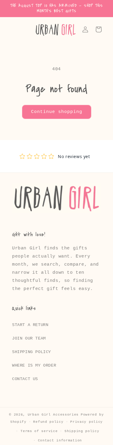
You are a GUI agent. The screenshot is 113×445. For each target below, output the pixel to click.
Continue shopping (56, 111)
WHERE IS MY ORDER (34, 365)
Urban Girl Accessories (53, 414)
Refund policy (48, 422)
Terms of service (39, 431)
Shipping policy (81, 431)
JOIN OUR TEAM (29, 338)
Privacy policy (86, 422)
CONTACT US (25, 378)
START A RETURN (30, 324)
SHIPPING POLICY (31, 351)
